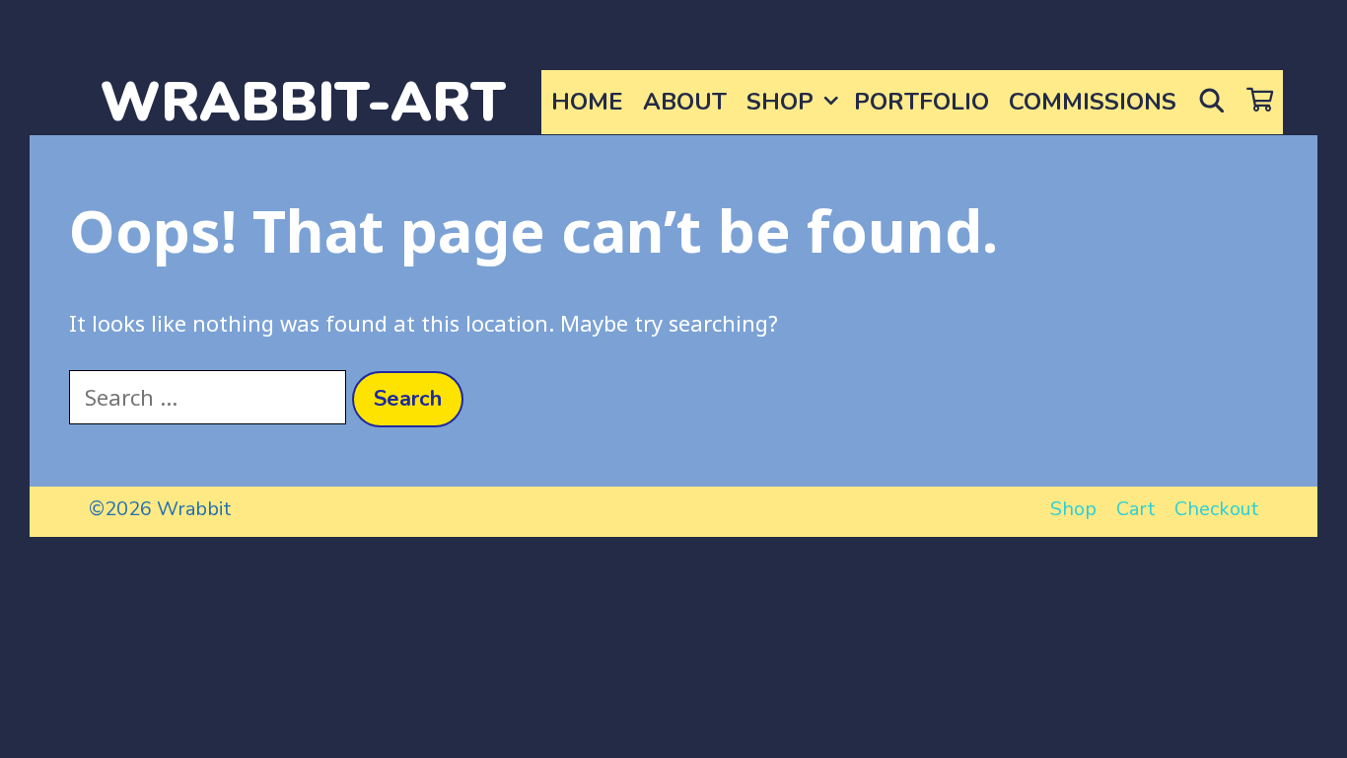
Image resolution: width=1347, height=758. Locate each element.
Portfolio (921, 101)
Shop (780, 101)
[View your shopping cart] (1260, 102)
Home (587, 101)
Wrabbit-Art (303, 102)
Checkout (1216, 508)
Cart (1135, 508)
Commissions (1092, 101)
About (685, 101)
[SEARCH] (1211, 102)
